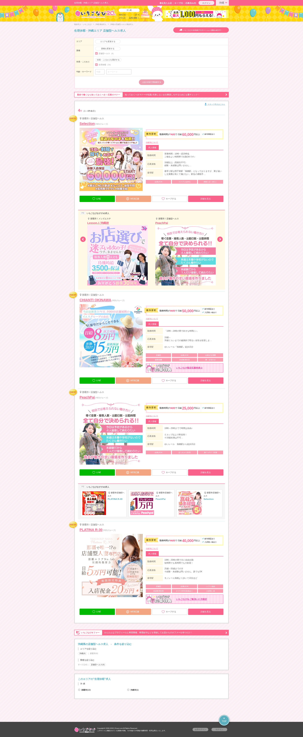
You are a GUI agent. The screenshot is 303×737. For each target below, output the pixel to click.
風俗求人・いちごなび (83, 24)
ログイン (206, 3)
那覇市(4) (94, 653)
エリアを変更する (107, 41)
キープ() (178, 3)
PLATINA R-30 (91, 530)
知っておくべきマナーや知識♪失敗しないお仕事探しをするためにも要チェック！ (138, 94)
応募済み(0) (190, 3)
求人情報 (152, 147)
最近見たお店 (166, 3)
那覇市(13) (86, 690)
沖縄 (221, 2)
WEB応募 (134, 199)
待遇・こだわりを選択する (108, 60)
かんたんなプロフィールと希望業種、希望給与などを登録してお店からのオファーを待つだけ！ (137, 632)
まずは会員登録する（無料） (151, 671)
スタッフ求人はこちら (216, 104)
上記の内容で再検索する (151, 82)
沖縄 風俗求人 (100, 24)
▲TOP (224, 719)
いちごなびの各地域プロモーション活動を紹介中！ (203, 30)
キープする (171, 199)
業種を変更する (107, 49)
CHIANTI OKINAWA (95, 300)
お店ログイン (200, 729)
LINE (98, 199)
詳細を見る (206, 199)
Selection (87, 124)
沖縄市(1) (135, 690)
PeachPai (87, 397)
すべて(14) (82, 665)
